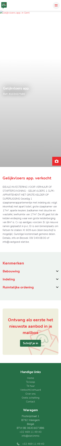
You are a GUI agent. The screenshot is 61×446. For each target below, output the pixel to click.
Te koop (30, 382)
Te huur (31, 386)
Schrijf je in (30, 343)
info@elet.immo (30, 436)
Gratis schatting (30, 398)
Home (30, 378)
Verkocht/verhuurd (30, 390)
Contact (30, 401)
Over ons (30, 394)
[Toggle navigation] (56, 5)
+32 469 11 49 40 (30, 432)
